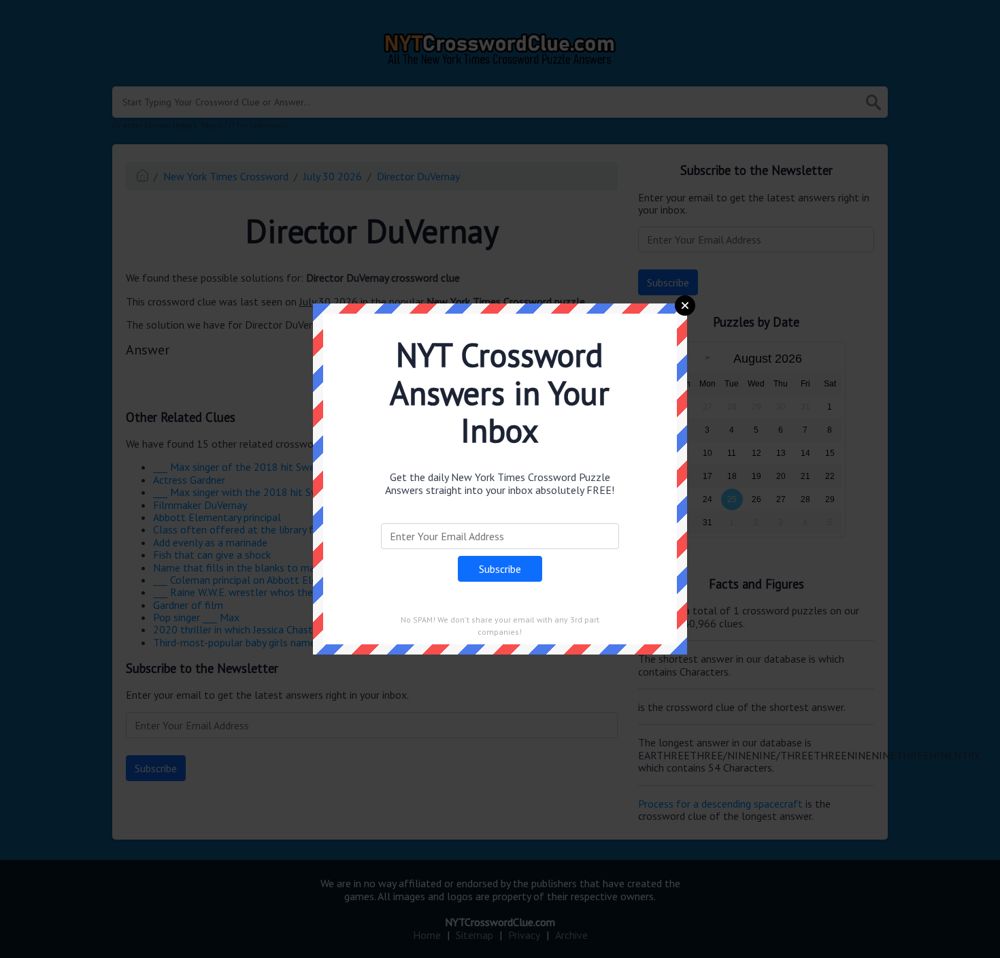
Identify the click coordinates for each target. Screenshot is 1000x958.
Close (685, 305)
